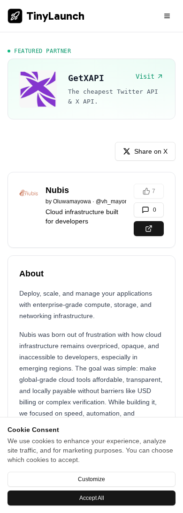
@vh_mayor (111, 201)
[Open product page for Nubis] (149, 228)
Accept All (91, 498)
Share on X (151, 151)
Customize (91, 479)
